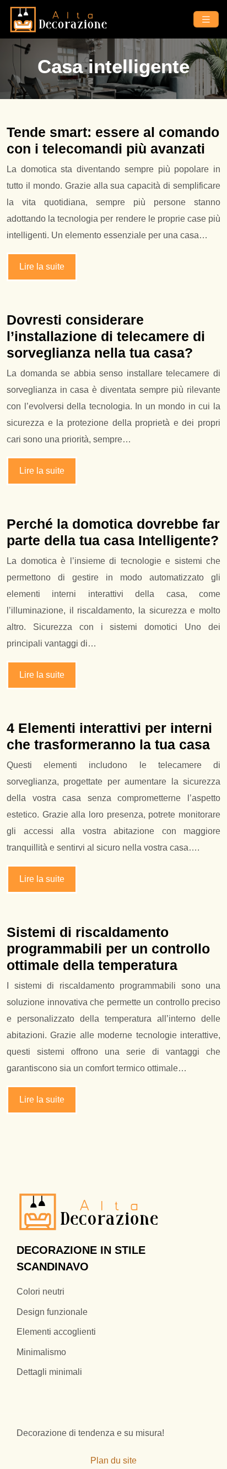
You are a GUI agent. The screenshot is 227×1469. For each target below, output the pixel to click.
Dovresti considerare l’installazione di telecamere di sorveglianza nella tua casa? (106, 336)
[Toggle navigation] (206, 19)
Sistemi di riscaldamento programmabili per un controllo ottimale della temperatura (108, 948)
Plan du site (113, 1460)
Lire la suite (41, 266)
